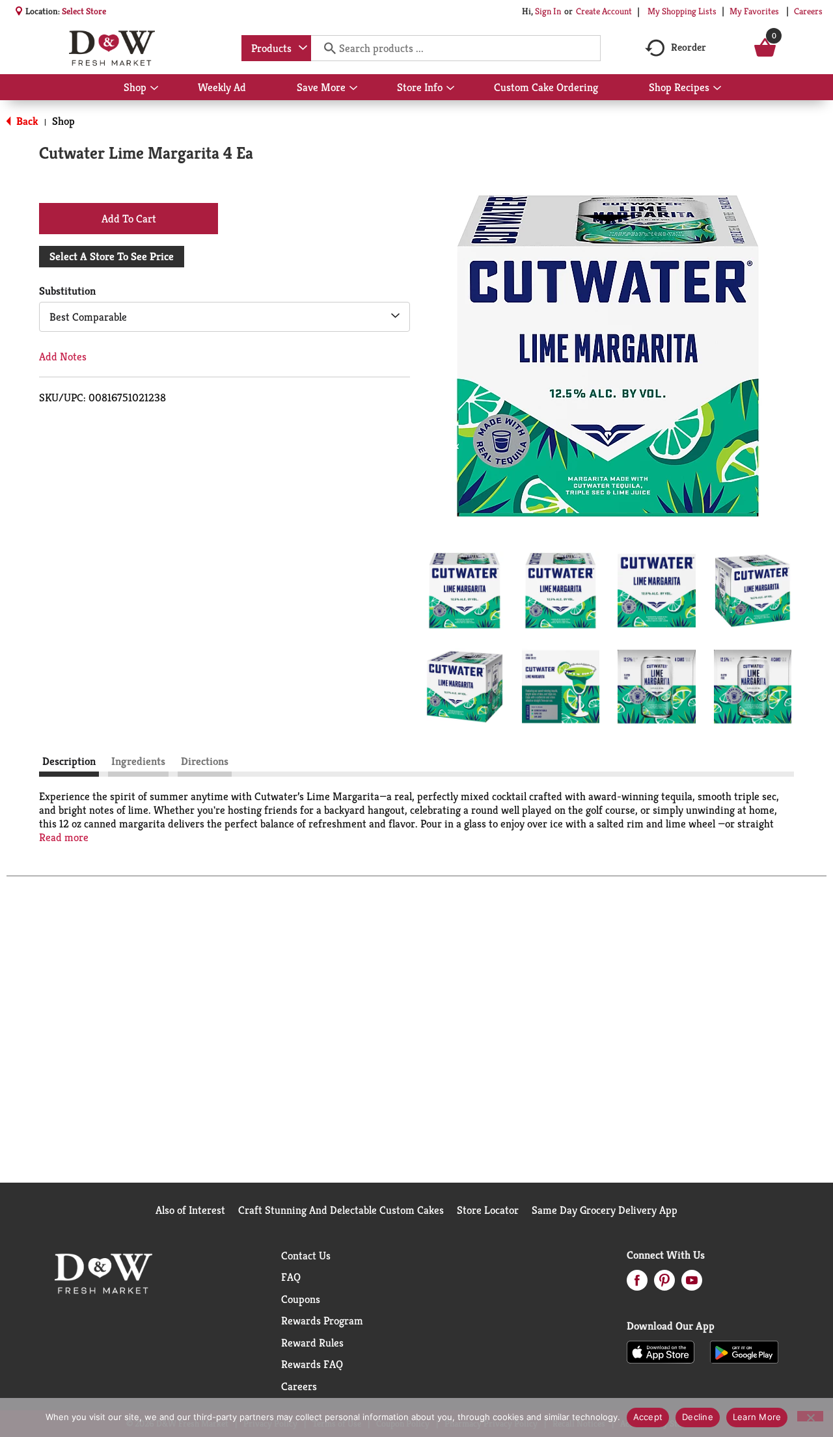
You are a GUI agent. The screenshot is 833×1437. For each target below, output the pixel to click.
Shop (63, 121)
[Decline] (810, 1416)
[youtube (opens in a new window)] (691, 1284)
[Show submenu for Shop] (154, 88)
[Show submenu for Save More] (353, 88)
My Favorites (754, 11)
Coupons (300, 1299)
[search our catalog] (325, 48)
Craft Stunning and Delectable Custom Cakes (341, 1210)
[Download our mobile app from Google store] (744, 1351)
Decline (697, 1417)
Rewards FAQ (312, 1364)
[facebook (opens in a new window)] (637, 1284)
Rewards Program (322, 1320)
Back (26, 121)
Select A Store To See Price (111, 256)
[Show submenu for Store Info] (450, 88)
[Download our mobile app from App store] (661, 1351)
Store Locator (488, 1210)
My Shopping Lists (682, 11)
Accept (648, 1417)
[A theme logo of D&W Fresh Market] (111, 48)
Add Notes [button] (63, 356)
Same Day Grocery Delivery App (604, 1210)
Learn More (757, 1417)
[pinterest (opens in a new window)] (664, 1284)
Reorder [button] (688, 47)
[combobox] (276, 48)
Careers (808, 11)
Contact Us (306, 1255)
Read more (64, 837)
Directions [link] (204, 761)
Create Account (604, 11)
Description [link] (69, 761)
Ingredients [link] (138, 761)
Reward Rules (312, 1343)
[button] (464, 590)
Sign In (548, 11)
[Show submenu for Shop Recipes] (717, 88)
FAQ (291, 1277)
